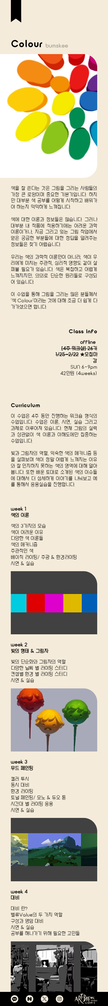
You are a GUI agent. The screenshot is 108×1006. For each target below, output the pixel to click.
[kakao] (14, 999)
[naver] (29, 999)
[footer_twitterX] (44, 999)
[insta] (59, 999)
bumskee (57, 46)
